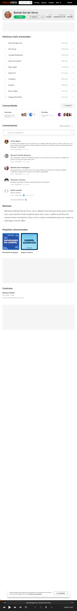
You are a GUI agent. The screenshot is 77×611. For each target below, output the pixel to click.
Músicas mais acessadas (16, 36)
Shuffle (35, 607)
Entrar (70, 3)
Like (26, 607)
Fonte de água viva (15, 43)
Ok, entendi (61, 593)
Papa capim (12, 67)
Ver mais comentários (17, 200)
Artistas (36, 3)
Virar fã (34, 17)
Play (9, 607)
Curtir (12, 149)
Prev (4, 607)
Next (15, 607)
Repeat (40, 607)
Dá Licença (12, 49)
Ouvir (20, 17)
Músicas (44, 3)
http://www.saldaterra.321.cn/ (13, 298)
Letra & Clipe (68, 607)
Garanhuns (57, 17)
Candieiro (11, 79)
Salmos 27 (12, 73)
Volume (20, 607)
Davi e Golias (13, 91)
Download (46, 607)
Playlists (51, 3)
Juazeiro (11, 85)
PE (64, 17)
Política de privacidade (35, 594)
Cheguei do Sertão (15, 97)
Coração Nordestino (15, 55)
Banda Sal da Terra (26, 12)
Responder (18, 149)
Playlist (51, 607)
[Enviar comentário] (71, 132)
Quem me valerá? (14, 61)
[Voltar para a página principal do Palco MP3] (10, 3)
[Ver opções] (43, 17)
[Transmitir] (57, 607)
